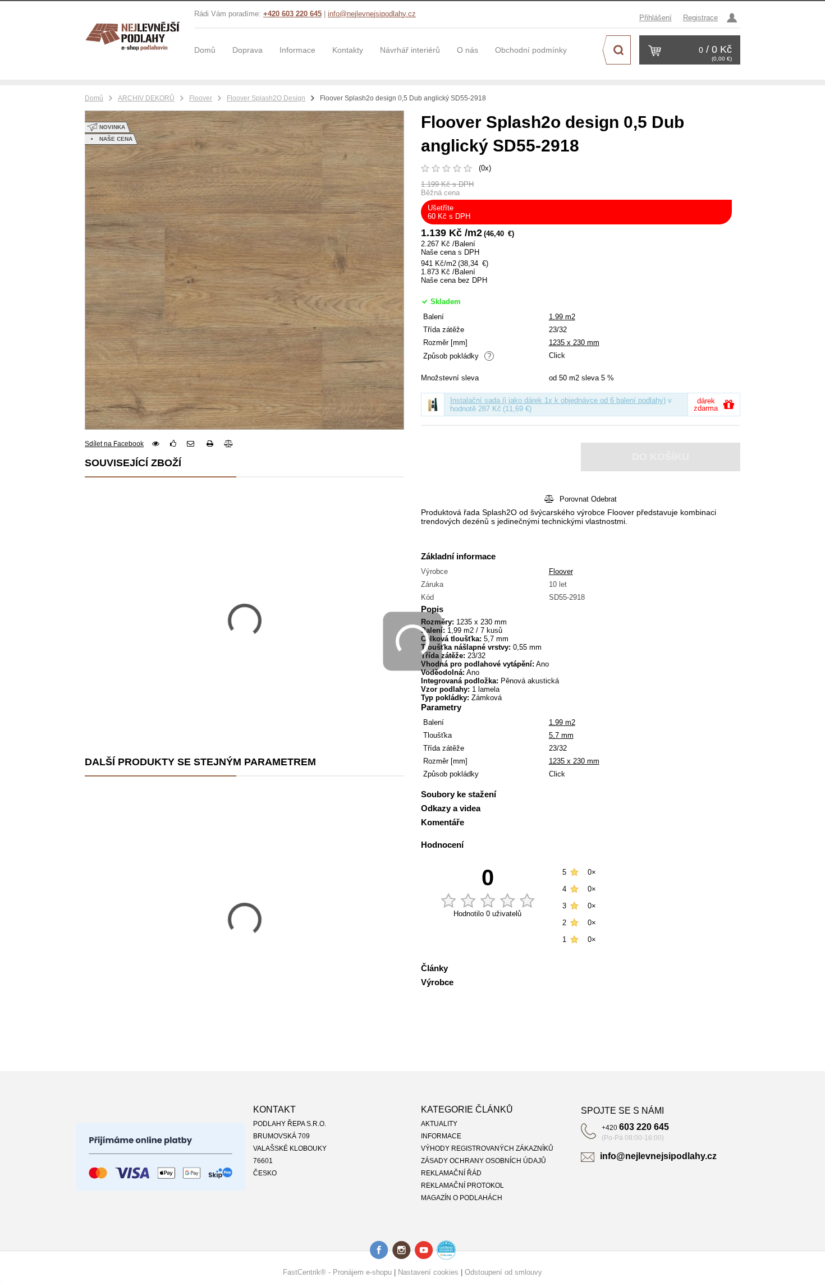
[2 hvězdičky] (435, 167)
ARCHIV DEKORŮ (146, 98)
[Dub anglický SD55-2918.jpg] (244, 270)
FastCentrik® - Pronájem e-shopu (337, 1272)
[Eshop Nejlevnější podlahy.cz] (135, 34)
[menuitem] (213, 50)
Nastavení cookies (428, 1272)
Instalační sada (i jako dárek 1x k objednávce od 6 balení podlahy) (558, 400)
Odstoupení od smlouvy (503, 1272)
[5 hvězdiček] (467, 167)
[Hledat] (618, 50)
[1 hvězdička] (425, 167)
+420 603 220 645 (292, 14)
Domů (94, 98)
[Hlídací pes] (155, 443)
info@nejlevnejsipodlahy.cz (372, 14)
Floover (200, 98)
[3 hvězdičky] (446, 167)
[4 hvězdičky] (457, 167)
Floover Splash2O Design (266, 98)
